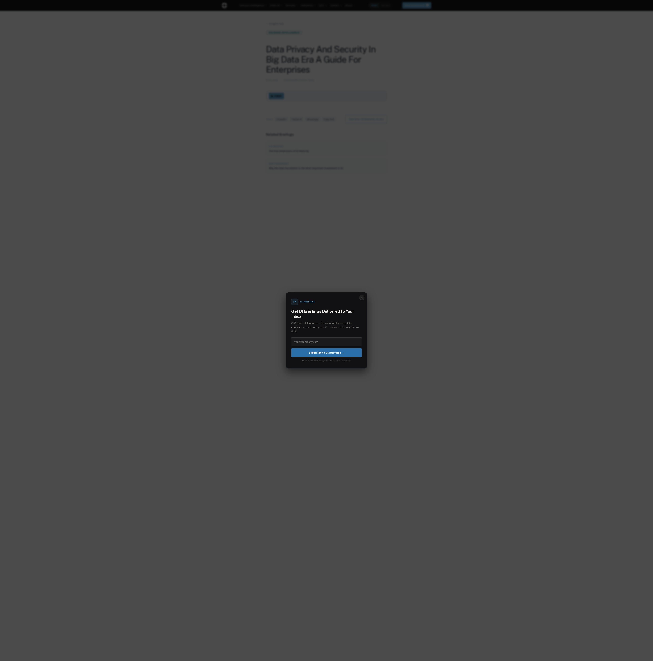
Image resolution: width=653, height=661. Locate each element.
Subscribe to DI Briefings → (326, 352)
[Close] (361, 297)
